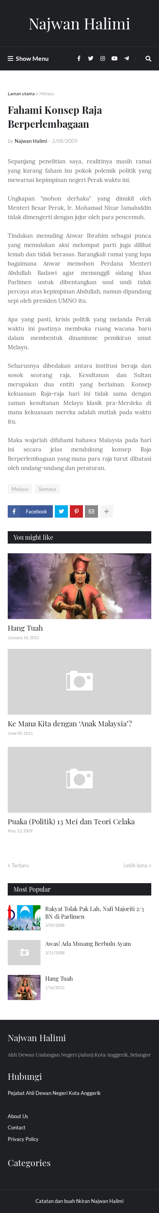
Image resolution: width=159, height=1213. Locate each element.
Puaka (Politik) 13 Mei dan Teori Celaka (71, 821)
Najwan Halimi (79, 23)
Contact (16, 1127)
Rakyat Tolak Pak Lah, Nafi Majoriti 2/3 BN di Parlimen (94, 912)
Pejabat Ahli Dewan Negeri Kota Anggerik (54, 1093)
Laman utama (21, 93)
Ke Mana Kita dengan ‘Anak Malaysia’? (70, 723)
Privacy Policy (23, 1139)
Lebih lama (135, 865)
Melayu (46, 93)
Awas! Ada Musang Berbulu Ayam (88, 943)
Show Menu (32, 58)
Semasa (47, 489)
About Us (18, 1116)
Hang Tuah (25, 628)
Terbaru (20, 865)
